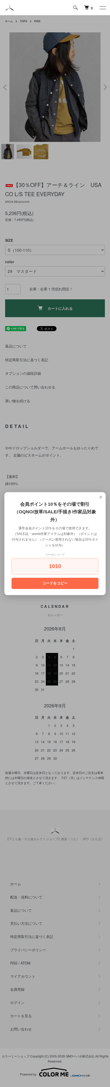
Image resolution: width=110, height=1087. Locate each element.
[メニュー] (102, 7)
